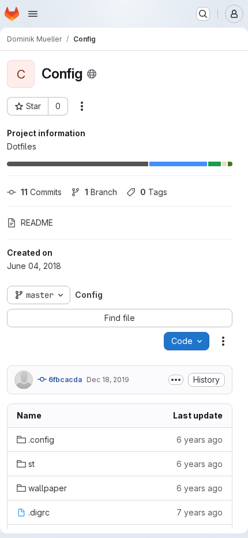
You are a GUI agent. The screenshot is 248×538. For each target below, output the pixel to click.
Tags (153, 192)
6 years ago (199, 439)
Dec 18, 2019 (108, 379)
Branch (101, 192)
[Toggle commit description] (175, 380)
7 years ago (199, 512)
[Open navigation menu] (33, 14)
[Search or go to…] (203, 14)
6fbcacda (64, 379)
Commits (41, 192)
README (37, 222)
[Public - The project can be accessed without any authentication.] (91, 74)
